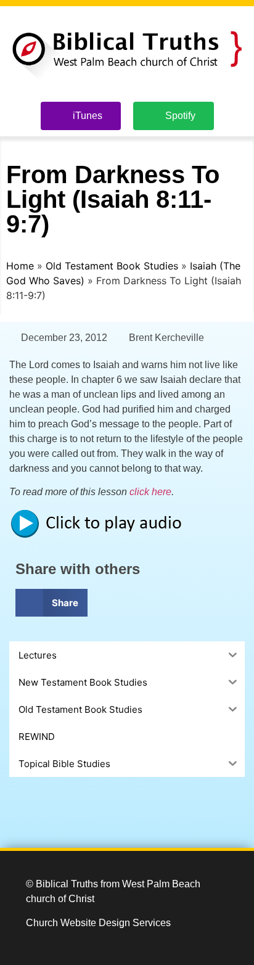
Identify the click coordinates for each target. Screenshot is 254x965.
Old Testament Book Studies (112, 266)
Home (20, 266)
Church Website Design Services (98, 923)
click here (150, 492)
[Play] (101, 535)
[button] (51, 603)
